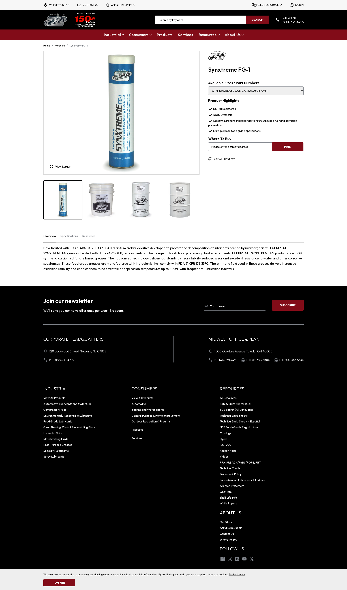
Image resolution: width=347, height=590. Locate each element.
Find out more (237, 574)
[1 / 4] (62, 199)
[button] (113, 34)
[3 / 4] (140, 199)
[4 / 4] (180, 199)
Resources (88, 236)
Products (60, 45)
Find (287, 146)
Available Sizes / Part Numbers (233, 83)
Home (46, 45)
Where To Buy (219, 139)
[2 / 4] (101, 199)
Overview (49, 236)
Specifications (69, 236)
